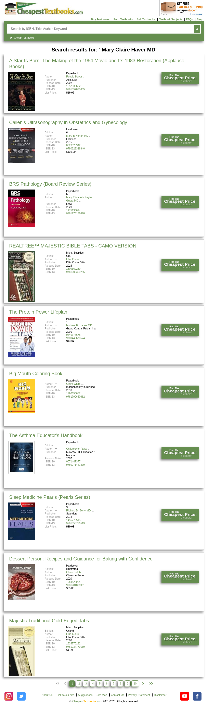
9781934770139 (75, 646)
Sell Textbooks (146, 19)
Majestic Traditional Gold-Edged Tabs (49, 620)
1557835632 (73, 86)
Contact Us (117, 694)
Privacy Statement (139, 694)
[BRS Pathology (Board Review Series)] (21, 226)
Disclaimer (160, 694)
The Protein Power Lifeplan (38, 312)
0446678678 (73, 334)
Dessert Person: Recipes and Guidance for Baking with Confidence (81, 558)
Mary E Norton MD (77, 135)
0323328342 (73, 145)
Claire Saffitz (73, 572)
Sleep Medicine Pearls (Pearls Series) (49, 497)
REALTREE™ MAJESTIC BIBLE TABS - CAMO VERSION (72, 246)
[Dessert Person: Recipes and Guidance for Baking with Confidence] (21, 599)
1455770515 (73, 520)
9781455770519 (75, 523)
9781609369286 (75, 272)
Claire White (73, 383)
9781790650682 (75, 396)
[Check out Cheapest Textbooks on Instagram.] (8, 696)
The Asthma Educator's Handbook (45, 435)
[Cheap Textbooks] (43, 14)
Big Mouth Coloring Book (35, 373)
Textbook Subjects (170, 19)
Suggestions (85, 694)
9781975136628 (75, 213)
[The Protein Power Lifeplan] (21, 356)
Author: (49, 259)
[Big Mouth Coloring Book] (21, 412)
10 (135, 683)
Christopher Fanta (76, 448)
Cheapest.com (87, 701)
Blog (200, 19)
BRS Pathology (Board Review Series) (50, 184)
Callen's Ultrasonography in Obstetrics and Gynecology (68, 122)
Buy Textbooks (100, 19)
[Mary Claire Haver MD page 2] (143, 683)
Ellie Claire (72, 259)
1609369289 (73, 268)
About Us (47, 694)
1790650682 (73, 393)
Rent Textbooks (123, 19)
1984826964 (73, 581)
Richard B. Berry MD (78, 510)
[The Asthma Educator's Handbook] (21, 472)
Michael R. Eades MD (79, 325)
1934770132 (73, 643)
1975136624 (73, 210)
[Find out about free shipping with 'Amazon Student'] (181, 15)
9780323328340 (75, 148)
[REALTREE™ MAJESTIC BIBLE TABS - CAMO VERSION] (21, 301)
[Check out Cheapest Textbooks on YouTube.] (184, 696)
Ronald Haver (74, 76)
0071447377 (73, 461)
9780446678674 (75, 338)
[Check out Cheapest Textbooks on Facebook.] (197, 696)
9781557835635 (75, 89)
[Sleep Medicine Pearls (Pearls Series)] (21, 539)
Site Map (101, 694)
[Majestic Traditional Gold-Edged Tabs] (21, 675)
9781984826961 (75, 585)
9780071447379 (75, 464)
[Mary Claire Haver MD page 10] (150, 683)
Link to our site (65, 694)
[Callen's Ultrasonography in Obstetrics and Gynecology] (21, 162)
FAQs (189, 19)
